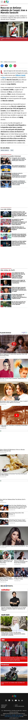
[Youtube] (16, 700)
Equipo (16, 705)
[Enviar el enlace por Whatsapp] (10, 65)
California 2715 (8, 715)
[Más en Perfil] (9, 586)
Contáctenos (3, 706)
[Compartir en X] (6, 65)
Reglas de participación (19, 706)
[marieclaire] (14, 615)
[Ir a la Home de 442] (6, 2)
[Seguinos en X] (12, 700)
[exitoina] (14, 590)
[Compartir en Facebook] (2, 65)
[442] (14, 696)
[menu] (2, 1)
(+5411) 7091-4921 (8, 716)
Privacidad (3, 707)
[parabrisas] (14, 665)
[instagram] (6, 700)
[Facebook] (9, 700)
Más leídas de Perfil (8, 270)
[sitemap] (22, 700)
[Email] (14, 65)
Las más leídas (6, 209)
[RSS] (19, 700)
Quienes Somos (4, 705)
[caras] (14, 640)
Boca (12, 150)
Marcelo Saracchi (5, 150)
